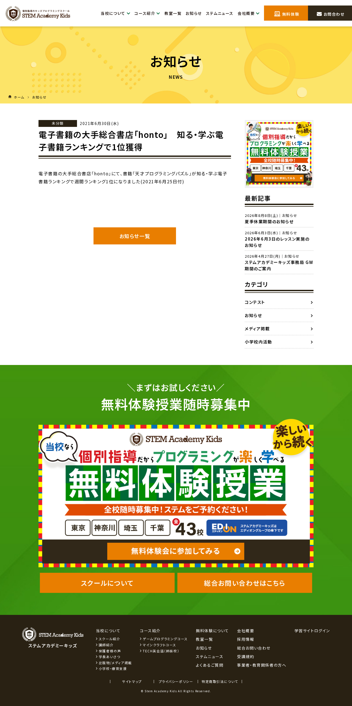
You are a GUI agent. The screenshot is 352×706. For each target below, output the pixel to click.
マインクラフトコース (159, 644)
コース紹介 (144, 13)
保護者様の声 (110, 650)
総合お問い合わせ (254, 648)
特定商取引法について (220, 681)
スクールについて (107, 583)
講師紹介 (106, 644)
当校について (113, 13)
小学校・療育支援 (113, 668)
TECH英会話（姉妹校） (161, 650)
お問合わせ (333, 14)
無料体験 (290, 14)
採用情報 (245, 639)
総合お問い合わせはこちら (244, 583)
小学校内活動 (258, 342)
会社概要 (246, 13)
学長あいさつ (109, 656)
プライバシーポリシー (176, 681)
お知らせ (194, 13)
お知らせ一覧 (134, 235)
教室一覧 (173, 13)
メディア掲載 (257, 328)
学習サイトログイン (312, 630)
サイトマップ (132, 681)
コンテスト (255, 302)
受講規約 (245, 656)
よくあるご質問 (209, 665)
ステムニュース (219, 13)
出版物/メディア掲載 (115, 662)
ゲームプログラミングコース (165, 638)
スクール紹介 (109, 638)
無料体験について (212, 630)
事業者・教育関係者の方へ (261, 665)
